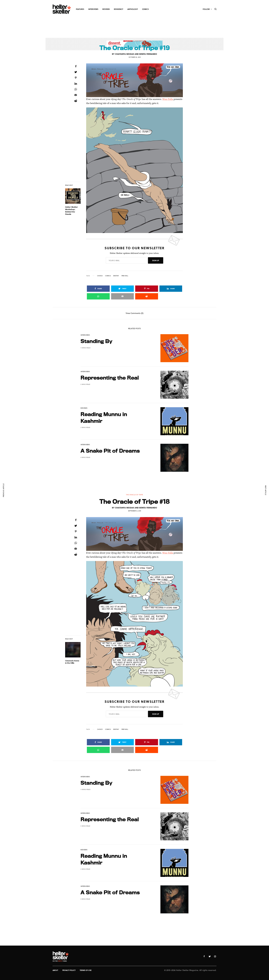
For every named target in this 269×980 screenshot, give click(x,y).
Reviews (84, 408)
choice (100, 275)
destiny (116, 275)
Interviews (85, 335)
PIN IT (136, 80)
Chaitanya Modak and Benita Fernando (136, 53)
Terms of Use (85, 970)
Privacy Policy (69, 970)
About (55, 970)
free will (124, 275)
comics (108, 275)
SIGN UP (155, 260)
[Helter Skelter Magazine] (62, 9)
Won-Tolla (167, 99)
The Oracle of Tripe (134, 41)
